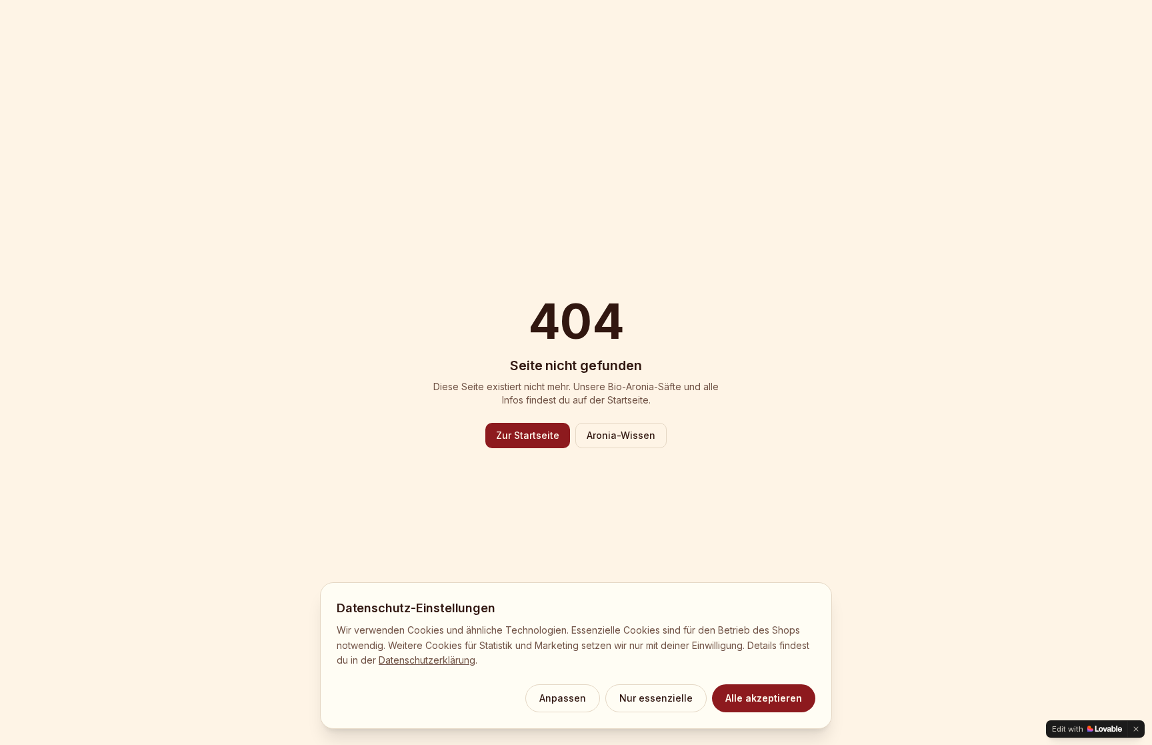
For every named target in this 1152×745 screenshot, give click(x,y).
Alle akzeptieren (763, 698)
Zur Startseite (527, 435)
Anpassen (562, 698)
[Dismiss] (1136, 729)
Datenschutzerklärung (427, 660)
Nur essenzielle (656, 698)
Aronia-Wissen (621, 435)
